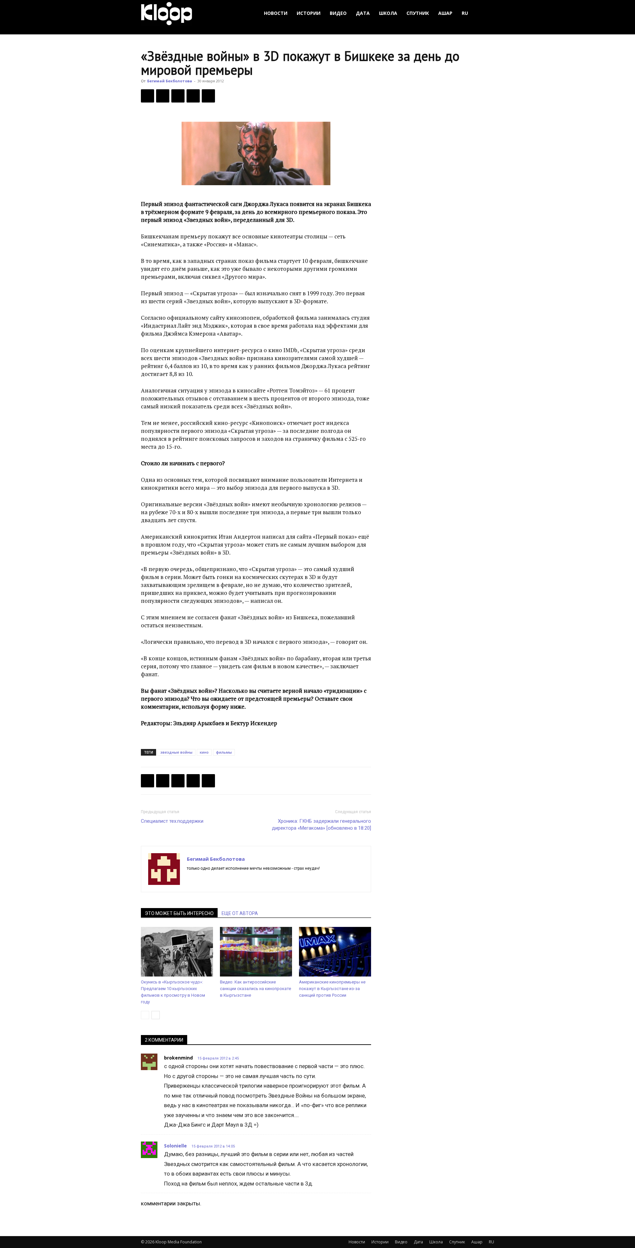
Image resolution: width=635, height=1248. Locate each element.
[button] (486, 13)
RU (465, 13)
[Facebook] (147, 96)
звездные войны (176, 752)
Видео (338, 13)
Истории (308, 13)
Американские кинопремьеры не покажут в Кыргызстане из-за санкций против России (332, 988)
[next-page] (155, 1015)
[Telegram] (193, 96)
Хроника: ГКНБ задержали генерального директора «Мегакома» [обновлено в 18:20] (321, 824)
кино (204, 752)
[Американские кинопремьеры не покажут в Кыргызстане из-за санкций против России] (335, 952)
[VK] (178, 96)
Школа (388, 13)
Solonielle (175, 1146)
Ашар (445, 13)
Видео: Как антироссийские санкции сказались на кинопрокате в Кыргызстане (255, 988)
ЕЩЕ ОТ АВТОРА (240, 913)
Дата (363, 13)
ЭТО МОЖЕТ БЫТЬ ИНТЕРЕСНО (179, 913)
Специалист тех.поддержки (172, 821)
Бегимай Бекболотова (169, 80)
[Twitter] (162, 96)
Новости (275, 13)
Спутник (417, 13)
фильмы (224, 752)
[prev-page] (145, 1015)
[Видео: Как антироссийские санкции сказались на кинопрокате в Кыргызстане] (256, 952)
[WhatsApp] (208, 96)
